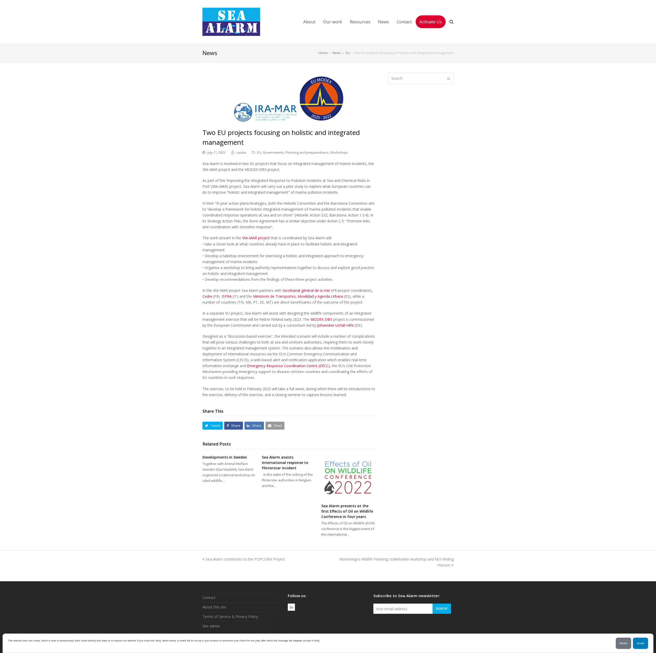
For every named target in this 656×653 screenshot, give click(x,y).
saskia (241, 152)
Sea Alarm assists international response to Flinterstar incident (285, 462)
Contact (209, 597)
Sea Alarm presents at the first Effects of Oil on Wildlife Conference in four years (347, 511)
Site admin (211, 626)
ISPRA (227, 296)
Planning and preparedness (307, 152)
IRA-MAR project (256, 237)
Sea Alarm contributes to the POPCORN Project (245, 559)
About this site (214, 607)
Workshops (339, 152)
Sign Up (442, 608)
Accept (640, 643)
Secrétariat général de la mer (306, 290)
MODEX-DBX (321, 319)
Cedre (207, 296)
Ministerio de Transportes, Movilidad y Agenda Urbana (298, 296)
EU (259, 152)
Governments (273, 152)
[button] (212, 426)
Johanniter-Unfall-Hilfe (335, 325)
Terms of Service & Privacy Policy (230, 616)
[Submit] (448, 78)
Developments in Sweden (224, 457)
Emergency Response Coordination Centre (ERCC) (288, 365)
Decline (623, 643)
